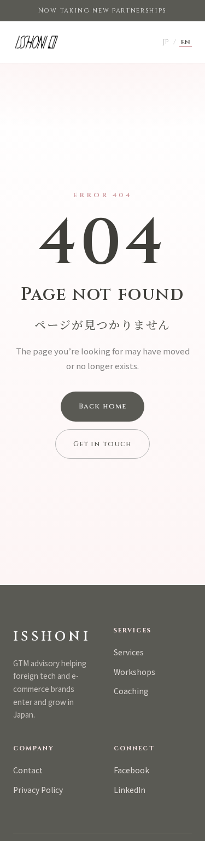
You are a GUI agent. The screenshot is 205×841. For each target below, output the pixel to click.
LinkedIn (129, 789)
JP (165, 42)
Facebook (131, 770)
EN (185, 42)
